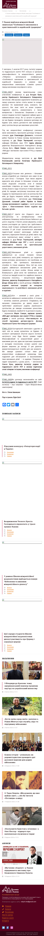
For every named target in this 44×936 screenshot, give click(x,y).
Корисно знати (8, 918)
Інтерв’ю (5, 920)
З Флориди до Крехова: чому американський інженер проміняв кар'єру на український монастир (21, 685)
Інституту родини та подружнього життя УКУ (19, 382)
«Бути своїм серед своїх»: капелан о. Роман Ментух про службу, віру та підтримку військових (21, 721)
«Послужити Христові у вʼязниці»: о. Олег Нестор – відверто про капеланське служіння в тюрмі (21, 831)
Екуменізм (18, 35)
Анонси (9, 530)
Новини (26, 35)
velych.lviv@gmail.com (28, 901)
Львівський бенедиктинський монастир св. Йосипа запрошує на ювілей (20, 870)
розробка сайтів (21, 934)
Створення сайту (10, 934)
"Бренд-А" (35, 934)
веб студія (29, 934)
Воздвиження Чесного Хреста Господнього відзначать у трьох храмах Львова (19, 524)
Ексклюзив (9, 35)
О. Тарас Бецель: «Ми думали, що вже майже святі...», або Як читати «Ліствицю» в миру (22, 795)
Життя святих (7, 915)
